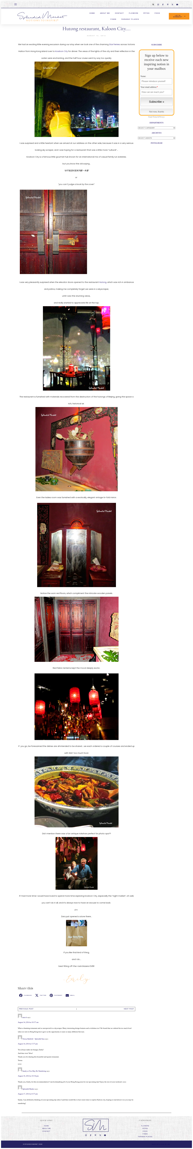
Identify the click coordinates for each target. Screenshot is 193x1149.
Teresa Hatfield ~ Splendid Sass (33, 1039)
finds (113, 19)
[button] (153, 4)
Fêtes (146, 13)
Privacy (162, 117)
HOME (92, 13)
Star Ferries (114, 44)
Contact (119, 13)
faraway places (130, 19)
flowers (133, 13)
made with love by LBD (161, 1144)
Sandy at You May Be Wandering (34, 1071)
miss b (24, 1017)
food (157, 13)
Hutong (102, 282)
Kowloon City (61, 51)
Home (46, 1126)
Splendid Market (28, 1089)
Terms (155, 117)
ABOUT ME (105, 13)
